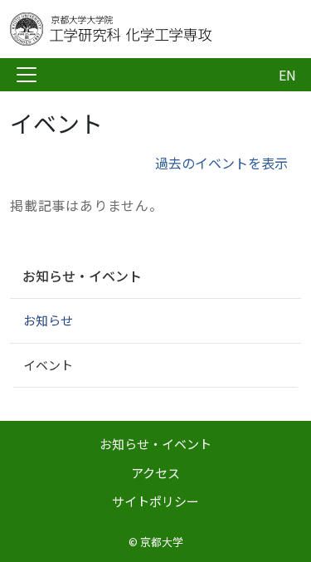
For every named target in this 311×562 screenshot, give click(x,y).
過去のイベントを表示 (221, 163)
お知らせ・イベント (82, 276)
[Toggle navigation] (26, 74)
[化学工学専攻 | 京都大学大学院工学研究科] (142, 29)
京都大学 (161, 542)
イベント (48, 365)
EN (287, 74)
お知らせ (48, 320)
